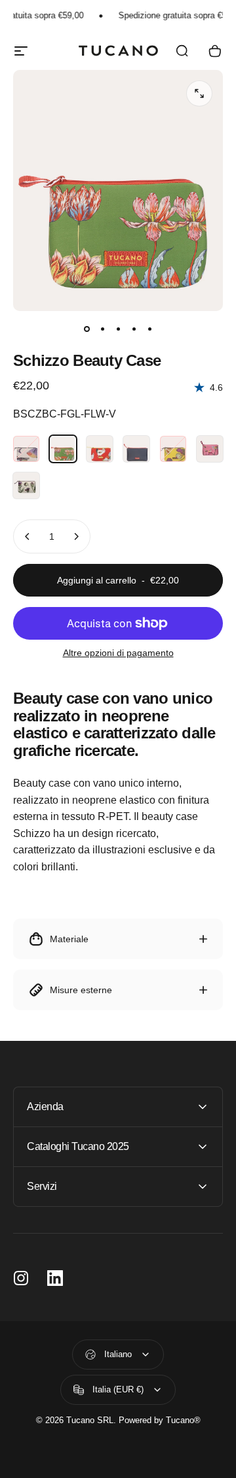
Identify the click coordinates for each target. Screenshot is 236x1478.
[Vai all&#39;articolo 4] (134, 329)
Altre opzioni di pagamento (118, 653)
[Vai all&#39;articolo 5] (149, 329)
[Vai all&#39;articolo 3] (118, 329)
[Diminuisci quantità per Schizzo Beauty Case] (27, 536)
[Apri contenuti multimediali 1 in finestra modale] (199, 93)
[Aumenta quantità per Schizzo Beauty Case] (76, 536)
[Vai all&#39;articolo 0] (86, 329)
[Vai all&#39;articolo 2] (102, 329)
